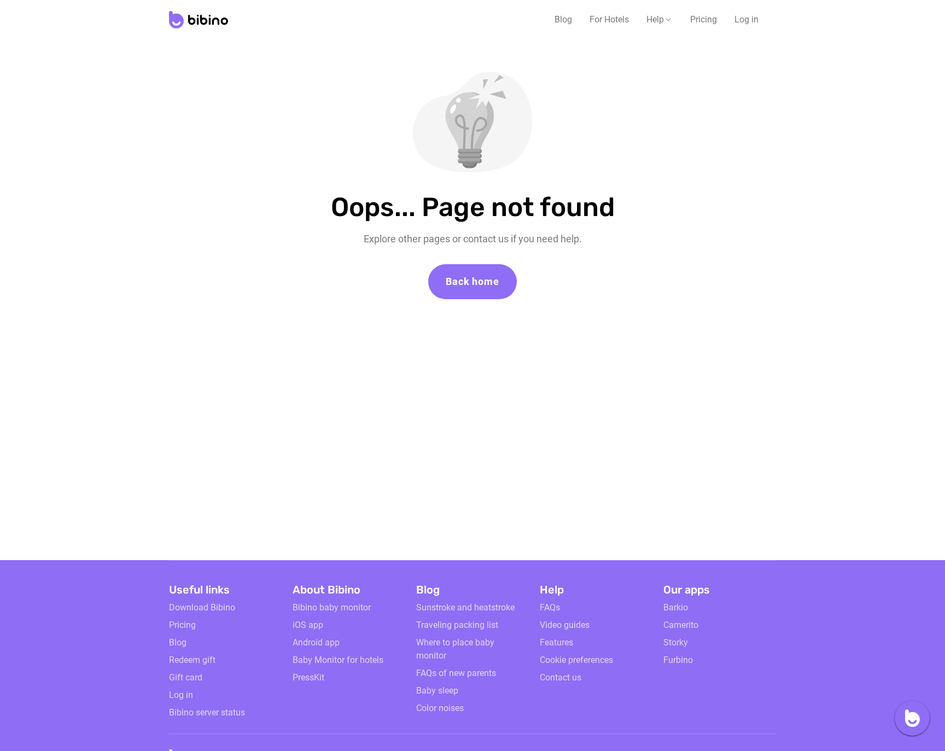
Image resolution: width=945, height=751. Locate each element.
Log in (746, 19)
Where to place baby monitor (455, 649)
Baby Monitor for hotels (338, 660)
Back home (472, 281)
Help (655, 19)
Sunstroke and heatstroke (465, 607)
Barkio (675, 607)
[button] (659, 19)
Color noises (440, 708)
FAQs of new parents (456, 673)
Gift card (185, 677)
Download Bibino (202, 607)
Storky (675, 642)
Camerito (680, 625)
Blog (563, 19)
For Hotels (609, 19)
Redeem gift (192, 660)
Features (556, 642)
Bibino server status (207, 712)
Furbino (678, 660)
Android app (316, 642)
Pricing (703, 19)
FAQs (550, 607)
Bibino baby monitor (332, 607)
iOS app (308, 625)
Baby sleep (437, 690)
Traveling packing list (457, 625)
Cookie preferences (576, 660)
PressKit (308, 677)
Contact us (560, 677)
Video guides (565, 625)
